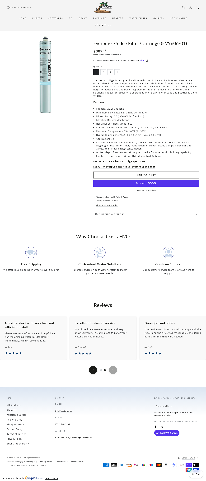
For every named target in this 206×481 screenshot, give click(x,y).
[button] (183, 7)
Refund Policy (15, 429)
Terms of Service (16, 433)
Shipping (97, 54)
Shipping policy (77, 461)
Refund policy (31, 461)
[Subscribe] (197, 406)
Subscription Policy (18, 443)
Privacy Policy (14, 438)
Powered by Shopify (15, 462)
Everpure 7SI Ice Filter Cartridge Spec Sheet (119, 161)
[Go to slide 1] (101, 370)
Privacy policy (46, 461)
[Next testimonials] (113, 370)
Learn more (51, 478)
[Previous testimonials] (93, 370)
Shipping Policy (16, 424)
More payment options (146, 190)
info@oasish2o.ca (63, 411)
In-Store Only (14, 419)
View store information (107, 205)
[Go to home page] (103, 7)
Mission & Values (17, 414)
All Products (14, 405)
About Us (12, 410)
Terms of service (62, 461)
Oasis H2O (18, 457)
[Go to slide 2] (105, 370)
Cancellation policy (37, 465)
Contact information (18, 465)
